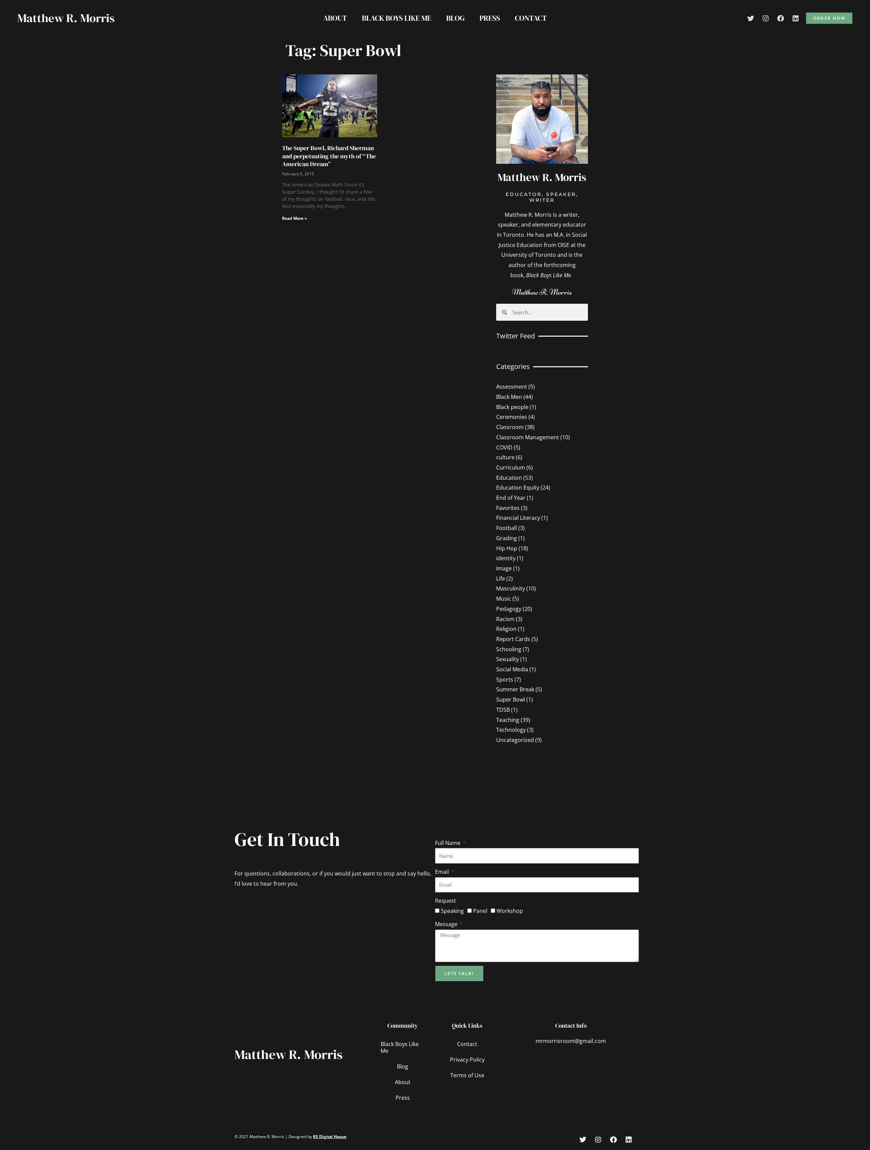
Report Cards (513, 639)
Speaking (452, 911)
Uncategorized (515, 740)
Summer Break (515, 689)
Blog (455, 18)
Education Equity (517, 487)
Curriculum (510, 467)
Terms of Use (467, 1075)
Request (445, 900)
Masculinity (510, 588)
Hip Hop (506, 548)
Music (503, 598)
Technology (511, 729)
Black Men (509, 397)
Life (500, 578)
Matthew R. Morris (66, 18)
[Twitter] (750, 18)
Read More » (294, 218)
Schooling (508, 649)
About (335, 18)
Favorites (508, 508)
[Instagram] (765, 18)
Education (509, 477)
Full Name (448, 843)
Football (506, 528)
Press (490, 18)
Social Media (512, 669)
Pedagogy (508, 609)
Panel (480, 911)
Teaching (507, 720)
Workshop (510, 911)
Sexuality (507, 659)
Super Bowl (510, 699)
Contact (531, 18)
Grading (506, 538)
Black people (512, 407)
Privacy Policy (467, 1059)
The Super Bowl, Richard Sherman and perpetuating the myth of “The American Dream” (329, 156)
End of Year (510, 497)
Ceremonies (511, 417)
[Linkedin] (795, 18)
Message (447, 924)
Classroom (510, 427)
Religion (506, 629)
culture (505, 457)
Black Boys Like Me (396, 18)
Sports (504, 679)
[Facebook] (780, 18)
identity (506, 558)
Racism (505, 619)
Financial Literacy (518, 517)
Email (442, 871)
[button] (829, 18)
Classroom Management (527, 437)
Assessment (511, 386)
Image (504, 568)
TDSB (503, 709)
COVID (504, 447)
